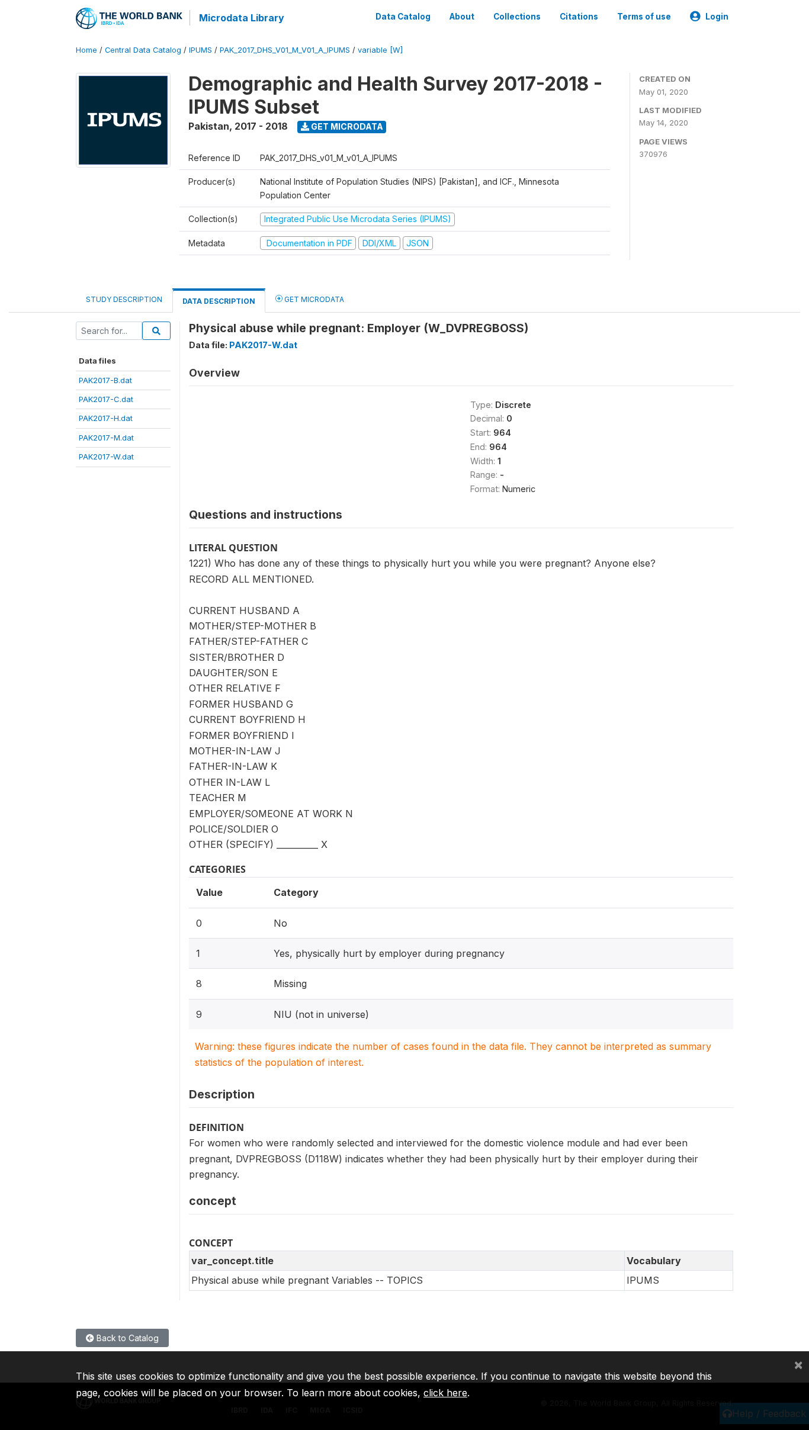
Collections (517, 16)
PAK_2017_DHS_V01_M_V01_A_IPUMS (285, 50)
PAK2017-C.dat (106, 399)
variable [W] (380, 50)
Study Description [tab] (124, 299)
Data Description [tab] (218, 301)
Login (716, 16)
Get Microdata (346, 126)
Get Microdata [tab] (313, 299)
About (462, 16)
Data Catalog (403, 16)
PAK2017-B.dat (105, 380)
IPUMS (200, 50)
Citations (579, 16)
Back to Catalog (126, 1338)
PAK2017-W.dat (106, 456)
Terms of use (644, 16)
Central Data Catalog (143, 50)
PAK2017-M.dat (106, 437)
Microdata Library (241, 18)
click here (445, 1393)
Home (86, 50)
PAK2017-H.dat (106, 418)
